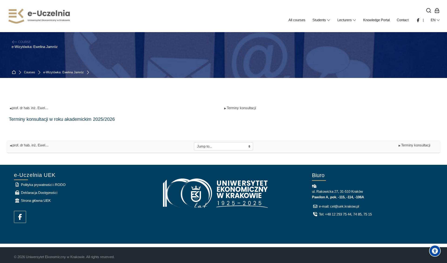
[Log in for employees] (437, 11)
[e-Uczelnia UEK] (39, 16)
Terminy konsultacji (240, 108)
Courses (29, 72)
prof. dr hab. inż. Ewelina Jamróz (29, 108)
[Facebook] (20, 217)
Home (15, 72)
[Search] (429, 11)
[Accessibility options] (435, 251)
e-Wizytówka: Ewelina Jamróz (63, 72)
